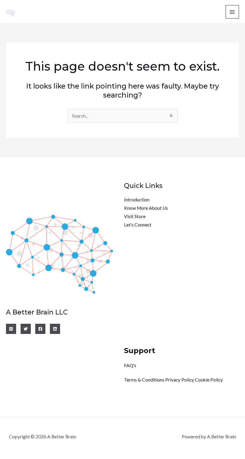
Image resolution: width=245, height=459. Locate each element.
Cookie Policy (209, 379)
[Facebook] (40, 329)
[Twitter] (26, 329)
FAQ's (130, 365)
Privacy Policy (179, 379)
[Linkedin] (55, 329)
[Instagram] (11, 329)
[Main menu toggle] (232, 12)
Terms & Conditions (144, 379)
